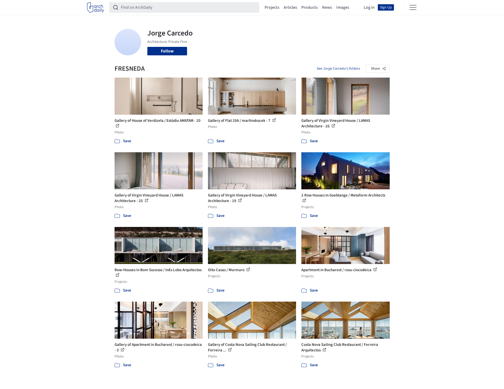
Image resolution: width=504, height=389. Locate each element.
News (327, 7)
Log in (369, 7)
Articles (290, 7)
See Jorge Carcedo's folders (338, 68)
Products (309, 7)
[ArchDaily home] (95, 7)
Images (342, 7)
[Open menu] (413, 7)
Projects (272, 7)
